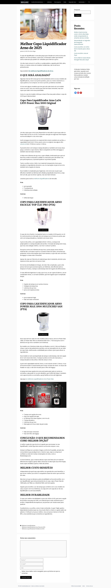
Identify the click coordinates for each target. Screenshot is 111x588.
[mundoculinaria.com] (24, 2)
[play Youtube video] (43, 395)
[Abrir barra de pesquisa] (89, 2)
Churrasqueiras (57, 2)
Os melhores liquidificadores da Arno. (41, 71)
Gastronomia (81, 2)
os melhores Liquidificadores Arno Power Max (40, 379)
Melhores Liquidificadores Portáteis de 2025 (33, 529)
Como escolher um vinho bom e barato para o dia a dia (82, 49)
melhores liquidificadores (41, 178)
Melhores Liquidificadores (28, 525)
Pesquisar (77, 9)
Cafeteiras (49, 2)
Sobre (83, 586)
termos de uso (89, 586)
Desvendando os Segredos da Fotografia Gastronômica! (82, 42)
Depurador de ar (72, 2)
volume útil (23, 144)
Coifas (64, 2)
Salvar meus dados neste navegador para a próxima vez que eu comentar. (41, 572)
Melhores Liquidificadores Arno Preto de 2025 (33, 527)
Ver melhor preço (43, 128)
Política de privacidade (76, 586)
